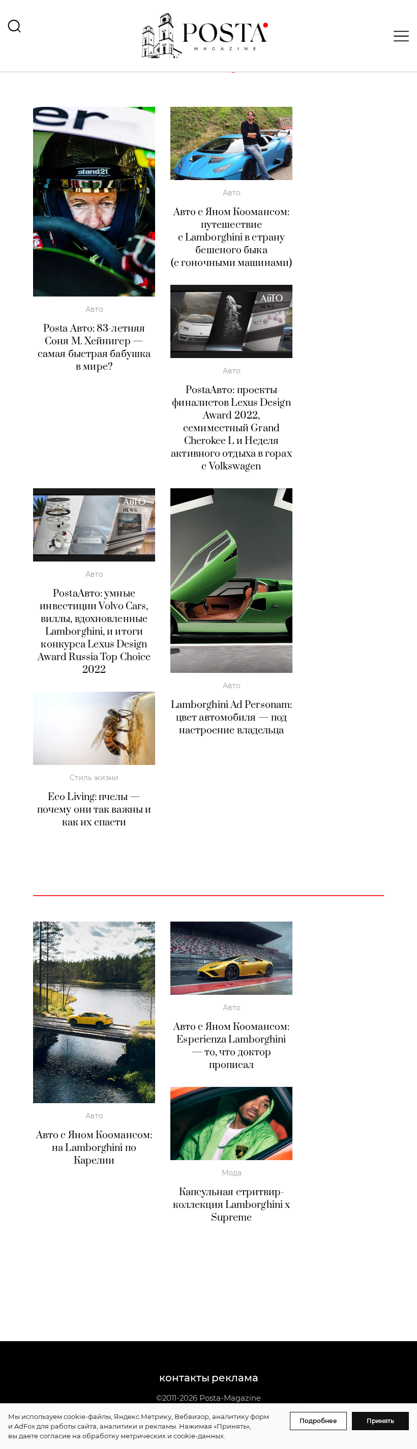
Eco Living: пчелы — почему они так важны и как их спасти (94, 810)
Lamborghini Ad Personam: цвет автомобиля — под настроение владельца (231, 718)
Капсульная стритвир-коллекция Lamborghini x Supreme (231, 1205)
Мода (232, 1172)
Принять (380, 1421)
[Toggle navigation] (398, 36)
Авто (94, 309)
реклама (235, 1378)
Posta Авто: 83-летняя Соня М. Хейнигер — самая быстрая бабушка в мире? (94, 347)
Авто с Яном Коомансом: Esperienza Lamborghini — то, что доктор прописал (231, 1046)
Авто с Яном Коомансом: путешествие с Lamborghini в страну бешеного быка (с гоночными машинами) (231, 238)
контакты (184, 1378)
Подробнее (318, 1421)
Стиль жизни (94, 777)
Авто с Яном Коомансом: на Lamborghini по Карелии (94, 1148)
